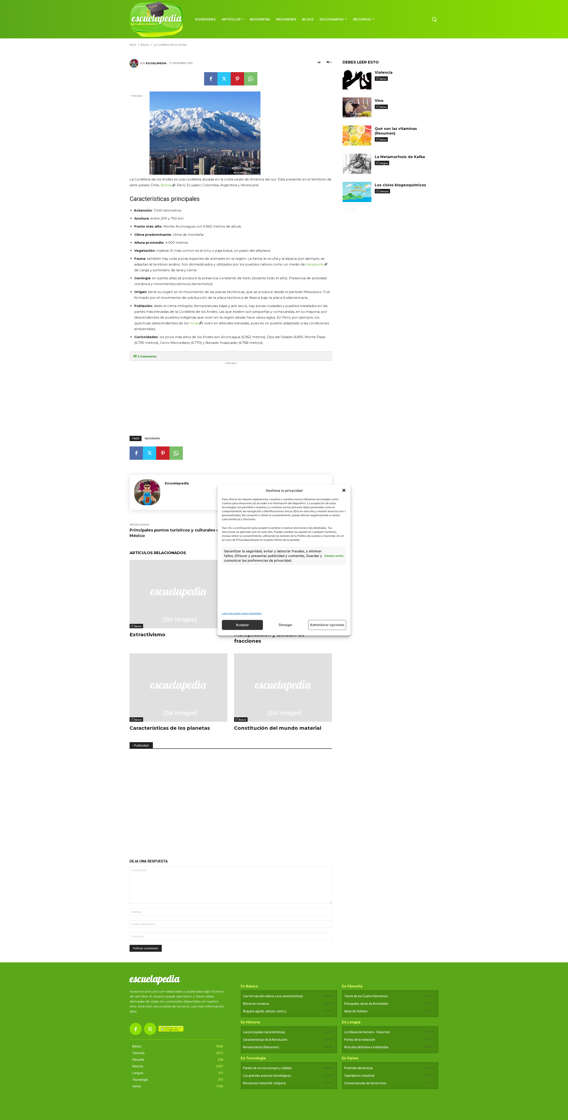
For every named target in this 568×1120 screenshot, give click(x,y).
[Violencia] (357, 79)
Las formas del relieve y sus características (273, 996)
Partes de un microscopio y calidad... (268, 1068)
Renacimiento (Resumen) (261, 1047)
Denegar (285, 625)
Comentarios (147, 356)
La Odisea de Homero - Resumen (367, 1032)
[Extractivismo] (178, 594)
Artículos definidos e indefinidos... (367, 1047)
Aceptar (242, 625)
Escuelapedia (156, 63)
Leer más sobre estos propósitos (242, 613)
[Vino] (357, 107)
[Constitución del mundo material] (283, 687)
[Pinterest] (237, 78)
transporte (315, 264)
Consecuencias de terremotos (365, 1083)
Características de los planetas (170, 728)
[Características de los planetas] (178, 687)
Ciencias (384, 191)
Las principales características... (265, 1032)
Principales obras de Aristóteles (366, 1003)
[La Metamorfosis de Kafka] (357, 164)
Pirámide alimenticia (358, 1068)
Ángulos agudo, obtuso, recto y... (265, 1011)
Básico (138, 626)
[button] (344, 490)
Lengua (383, 163)
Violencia (383, 72)
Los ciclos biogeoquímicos (400, 185)
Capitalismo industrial (359, 1075)
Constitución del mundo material (277, 728)
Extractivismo (147, 635)
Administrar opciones (327, 625)
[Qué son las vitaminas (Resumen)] (357, 135)
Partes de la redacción (359, 1039)
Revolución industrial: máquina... (265, 1083)
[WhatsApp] (250, 78)
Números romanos (256, 1003)
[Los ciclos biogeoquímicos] (357, 192)
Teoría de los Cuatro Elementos (366, 996)
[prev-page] (345, 209)
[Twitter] (224, 78)
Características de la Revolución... (266, 1039)
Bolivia (166, 185)
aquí (133, 1011)
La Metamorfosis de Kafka (400, 157)
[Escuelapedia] (135, 63)
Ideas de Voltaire (355, 1011)
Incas (193, 323)
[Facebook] (210, 78)
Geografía (152, 438)
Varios (383, 78)
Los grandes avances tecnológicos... (268, 1075)
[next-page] (352, 209)
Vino (379, 101)
